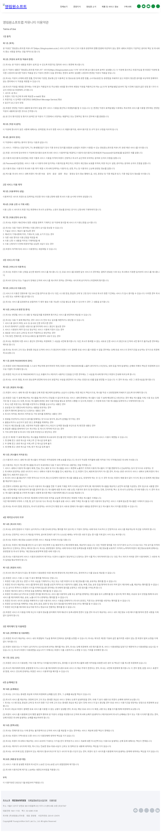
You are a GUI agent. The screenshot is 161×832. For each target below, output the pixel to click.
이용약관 (52, 800)
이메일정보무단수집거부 (37, 800)
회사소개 (6, 800)
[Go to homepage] (16, 7)
